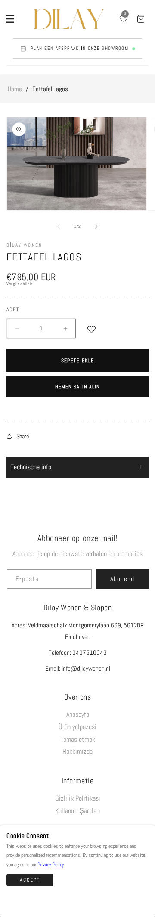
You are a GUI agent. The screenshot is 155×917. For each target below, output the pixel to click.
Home (15, 89)
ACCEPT (30, 880)
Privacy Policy (50, 864)
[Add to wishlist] (91, 328)
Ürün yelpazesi (77, 726)
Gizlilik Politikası (77, 798)
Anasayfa (77, 714)
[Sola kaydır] (58, 226)
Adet (12, 309)
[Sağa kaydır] (96, 226)
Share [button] (22, 436)
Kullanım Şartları (77, 810)
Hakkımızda (77, 751)
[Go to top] (143, 899)
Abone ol (122, 579)
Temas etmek (77, 739)
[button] (10, 19)
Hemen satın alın (77, 386)
